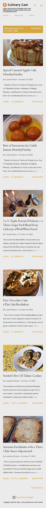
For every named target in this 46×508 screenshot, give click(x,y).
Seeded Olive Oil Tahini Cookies (22, 376)
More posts (37, 488)
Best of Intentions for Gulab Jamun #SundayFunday (20, 147)
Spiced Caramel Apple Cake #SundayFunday (20, 72)
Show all (36, 28)
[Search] (35, 4)
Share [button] (6, 102)
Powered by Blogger (24, 497)
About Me (19, 15)
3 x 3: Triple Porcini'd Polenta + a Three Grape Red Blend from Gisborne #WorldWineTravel (23, 225)
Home (5, 15)
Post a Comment (19, 403)
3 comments (17, 177)
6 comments (17, 256)
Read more (37, 102)
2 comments (17, 102)
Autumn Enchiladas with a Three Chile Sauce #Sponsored (23, 449)
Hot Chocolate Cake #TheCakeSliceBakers (16, 302)
